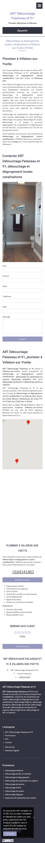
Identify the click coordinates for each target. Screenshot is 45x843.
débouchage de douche (11, 382)
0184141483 (23, 571)
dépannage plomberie (21, 379)
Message (6, 317)
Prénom (5, 276)
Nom (4, 266)
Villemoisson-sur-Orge (28, 398)
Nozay (29, 401)
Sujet (4, 306)
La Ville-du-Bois (29, 396)
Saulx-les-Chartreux (15, 401)
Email (4, 286)
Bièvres (15, 398)
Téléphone (6, 296)
